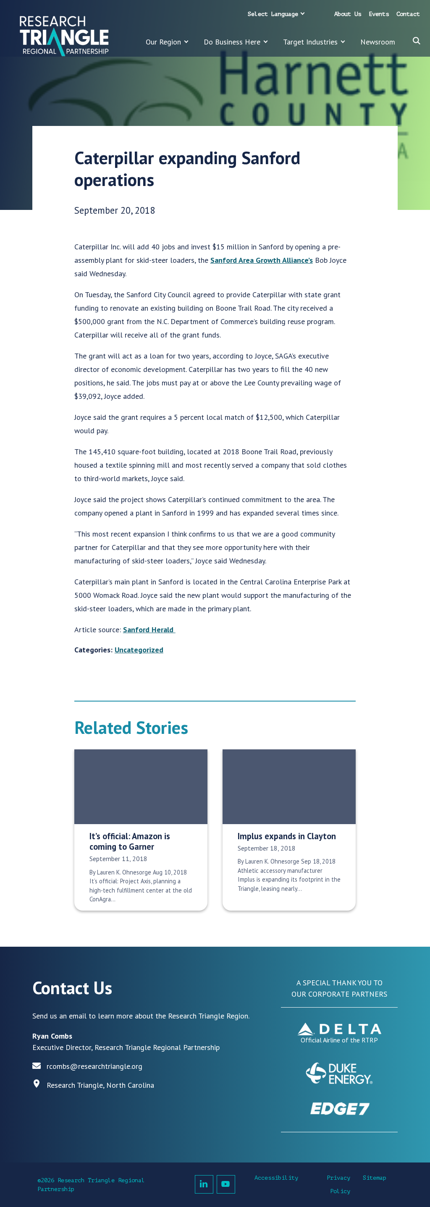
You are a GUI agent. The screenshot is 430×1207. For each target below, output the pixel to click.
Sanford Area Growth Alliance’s (261, 260)
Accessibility (276, 1178)
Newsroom (377, 42)
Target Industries (310, 42)
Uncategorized (139, 650)
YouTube (226, 1184)
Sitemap (374, 1178)
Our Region (163, 42)
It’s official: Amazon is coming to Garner (129, 841)
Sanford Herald (149, 629)
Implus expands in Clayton (287, 836)
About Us (347, 14)
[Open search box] (416, 40)
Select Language (273, 14)
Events (379, 14)
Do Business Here (232, 42)
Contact (408, 14)
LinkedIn (204, 1184)
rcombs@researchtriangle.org (94, 1066)
